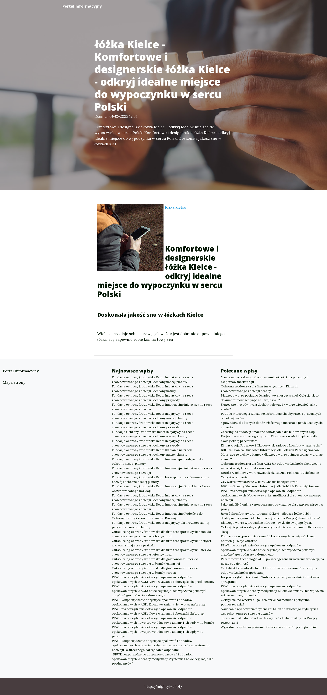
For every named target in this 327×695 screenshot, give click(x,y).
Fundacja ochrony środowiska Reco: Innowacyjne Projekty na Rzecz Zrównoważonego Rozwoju (161, 488)
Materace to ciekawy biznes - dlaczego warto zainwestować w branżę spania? (272, 457)
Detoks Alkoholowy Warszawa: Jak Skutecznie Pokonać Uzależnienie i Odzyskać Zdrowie (270, 475)
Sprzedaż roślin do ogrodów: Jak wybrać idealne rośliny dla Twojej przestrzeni (269, 620)
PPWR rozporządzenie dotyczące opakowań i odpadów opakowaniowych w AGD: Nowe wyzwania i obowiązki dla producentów (163, 579)
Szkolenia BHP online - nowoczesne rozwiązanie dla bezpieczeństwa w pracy (272, 507)
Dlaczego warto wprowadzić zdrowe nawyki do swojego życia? (266, 522)
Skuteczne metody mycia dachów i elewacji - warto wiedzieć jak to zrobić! (269, 407)
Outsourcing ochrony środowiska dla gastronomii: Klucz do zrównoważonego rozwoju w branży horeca (155, 570)
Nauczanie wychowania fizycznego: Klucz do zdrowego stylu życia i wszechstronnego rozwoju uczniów (269, 611)
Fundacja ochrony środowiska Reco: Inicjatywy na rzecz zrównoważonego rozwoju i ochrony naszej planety (152, 379)
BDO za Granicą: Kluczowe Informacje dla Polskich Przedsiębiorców (270, 450)
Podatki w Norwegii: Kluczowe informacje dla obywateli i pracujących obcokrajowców (271, 416)
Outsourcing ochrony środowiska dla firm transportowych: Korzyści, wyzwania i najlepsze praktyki (162, 543)
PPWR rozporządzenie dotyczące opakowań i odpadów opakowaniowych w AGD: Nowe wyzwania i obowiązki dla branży (158, 611)
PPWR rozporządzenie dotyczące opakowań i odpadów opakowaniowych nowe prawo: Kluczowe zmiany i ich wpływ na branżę (163, 620)
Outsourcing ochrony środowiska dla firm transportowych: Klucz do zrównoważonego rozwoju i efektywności (161, 534)
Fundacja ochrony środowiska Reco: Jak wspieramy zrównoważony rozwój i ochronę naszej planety (160, 479)
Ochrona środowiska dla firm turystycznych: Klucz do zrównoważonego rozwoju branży (259, 388)
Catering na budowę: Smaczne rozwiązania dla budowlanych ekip (268, 432)
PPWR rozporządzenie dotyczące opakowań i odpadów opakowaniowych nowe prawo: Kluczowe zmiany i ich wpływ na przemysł (157, 631)
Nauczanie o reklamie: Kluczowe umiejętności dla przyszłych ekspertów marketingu (264, 379)
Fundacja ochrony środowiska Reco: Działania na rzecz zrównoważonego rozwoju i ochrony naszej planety (152, 452)
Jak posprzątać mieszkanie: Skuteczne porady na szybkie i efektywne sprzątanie (270, 579)
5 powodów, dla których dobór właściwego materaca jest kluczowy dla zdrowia (272, 425)
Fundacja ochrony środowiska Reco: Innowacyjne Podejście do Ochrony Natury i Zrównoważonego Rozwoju (157, 516)
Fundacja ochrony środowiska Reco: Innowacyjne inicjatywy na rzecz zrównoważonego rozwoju (162, 407)
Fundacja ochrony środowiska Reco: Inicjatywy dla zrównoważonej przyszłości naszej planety (160, 525)
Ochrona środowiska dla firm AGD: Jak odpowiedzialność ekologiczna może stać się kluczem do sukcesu (271, 466)
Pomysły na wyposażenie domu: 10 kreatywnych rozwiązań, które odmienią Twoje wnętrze (268, 538)
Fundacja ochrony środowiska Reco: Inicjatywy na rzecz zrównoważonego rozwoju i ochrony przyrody (152, 397)
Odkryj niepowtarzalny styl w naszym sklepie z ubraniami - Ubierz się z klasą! (272, 529)
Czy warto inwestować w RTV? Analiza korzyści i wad (259, 482)
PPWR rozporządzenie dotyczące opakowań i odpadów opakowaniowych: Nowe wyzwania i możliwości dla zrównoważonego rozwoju (271, 495)
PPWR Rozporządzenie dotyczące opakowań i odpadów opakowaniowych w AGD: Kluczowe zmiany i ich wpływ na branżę (159, 602)
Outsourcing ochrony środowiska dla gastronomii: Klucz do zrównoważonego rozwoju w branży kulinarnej (155, 561)
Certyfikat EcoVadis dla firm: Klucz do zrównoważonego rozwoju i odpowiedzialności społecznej (269, 570)
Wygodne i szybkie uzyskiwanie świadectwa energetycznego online (269, 627)
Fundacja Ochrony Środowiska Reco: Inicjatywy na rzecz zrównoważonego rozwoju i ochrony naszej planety (153, 434)
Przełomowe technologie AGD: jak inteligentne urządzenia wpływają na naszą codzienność (272, 561)
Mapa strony (14, 382)
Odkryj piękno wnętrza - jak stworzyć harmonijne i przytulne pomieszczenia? (265, 602)
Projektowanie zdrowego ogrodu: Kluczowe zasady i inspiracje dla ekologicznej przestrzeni (269, 438)
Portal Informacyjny (82, 6)
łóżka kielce (175, 207)
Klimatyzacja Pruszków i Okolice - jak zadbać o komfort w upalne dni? (271, 445)
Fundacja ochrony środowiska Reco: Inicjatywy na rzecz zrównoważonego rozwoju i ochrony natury (152, 388)
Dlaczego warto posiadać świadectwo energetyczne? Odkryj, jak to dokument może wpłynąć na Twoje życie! (270, 397)
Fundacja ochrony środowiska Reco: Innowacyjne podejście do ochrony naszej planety (157, 461)
